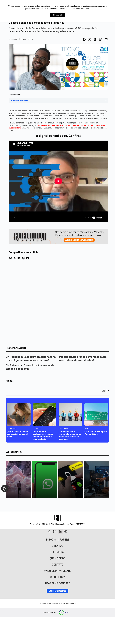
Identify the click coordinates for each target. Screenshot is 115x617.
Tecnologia (11, 428)
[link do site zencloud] (65, 612)
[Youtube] (66, 531)
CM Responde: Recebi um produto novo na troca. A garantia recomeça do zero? (31, 358)
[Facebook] (49, 531)
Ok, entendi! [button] (57, 15)
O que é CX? (57, 577)
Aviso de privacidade (57, 570)
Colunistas (57, 552)
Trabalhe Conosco (57, 583)
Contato (57, 564)
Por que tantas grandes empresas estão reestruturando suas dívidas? (83, 358)
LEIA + (105, 390)
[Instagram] (55, 531)
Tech (86, 428)
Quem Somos (57, 558)
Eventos (57, 545)
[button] (84, 39)
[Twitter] (60, 531)
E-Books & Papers (57, 539)
